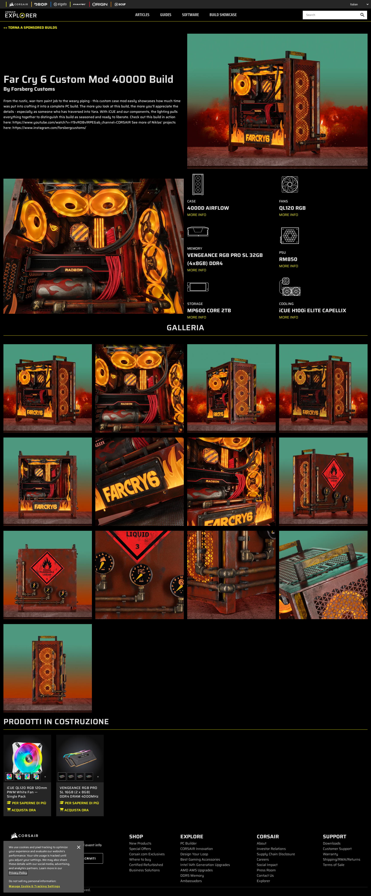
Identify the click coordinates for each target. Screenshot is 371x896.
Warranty (330, 854)
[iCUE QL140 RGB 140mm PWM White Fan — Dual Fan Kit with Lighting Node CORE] (36, 776)
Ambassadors (191, 881)
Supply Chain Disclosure (276, 854)
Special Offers (140, 848)
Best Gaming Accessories (200, 859)
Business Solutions (144, 870)
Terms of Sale (333, 864)
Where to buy (140, 859)
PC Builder (188, 843)
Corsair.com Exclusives (147, 854)
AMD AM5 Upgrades (196, 870)
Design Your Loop (194, 854)
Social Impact (267, 864)
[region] (43, 867)
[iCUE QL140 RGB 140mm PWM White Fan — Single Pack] (27, 776)
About (261, 843)
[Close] (78, 847)
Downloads (332, 843)
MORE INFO (196, 214)
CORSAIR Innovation (196, 848)
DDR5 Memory (192, 875)
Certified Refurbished (146, 864)
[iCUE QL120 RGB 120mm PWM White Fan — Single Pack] (27, 758)
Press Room (266, 870)
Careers (263, 859)
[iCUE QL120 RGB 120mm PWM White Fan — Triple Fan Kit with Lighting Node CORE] (18, 776)
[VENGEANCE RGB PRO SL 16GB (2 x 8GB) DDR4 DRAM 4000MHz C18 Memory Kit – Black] (80, 758)
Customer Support (337, 848)
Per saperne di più (28, 803)
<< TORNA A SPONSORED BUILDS (30, 27)
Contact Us (265, 875)
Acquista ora (23, 810)
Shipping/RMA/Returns (341, 859)
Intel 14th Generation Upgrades (205, 864)
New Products (140, 843)
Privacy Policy (18, 872)
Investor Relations (271, 848)
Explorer (263, 881)
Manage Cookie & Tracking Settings (34, 886)
